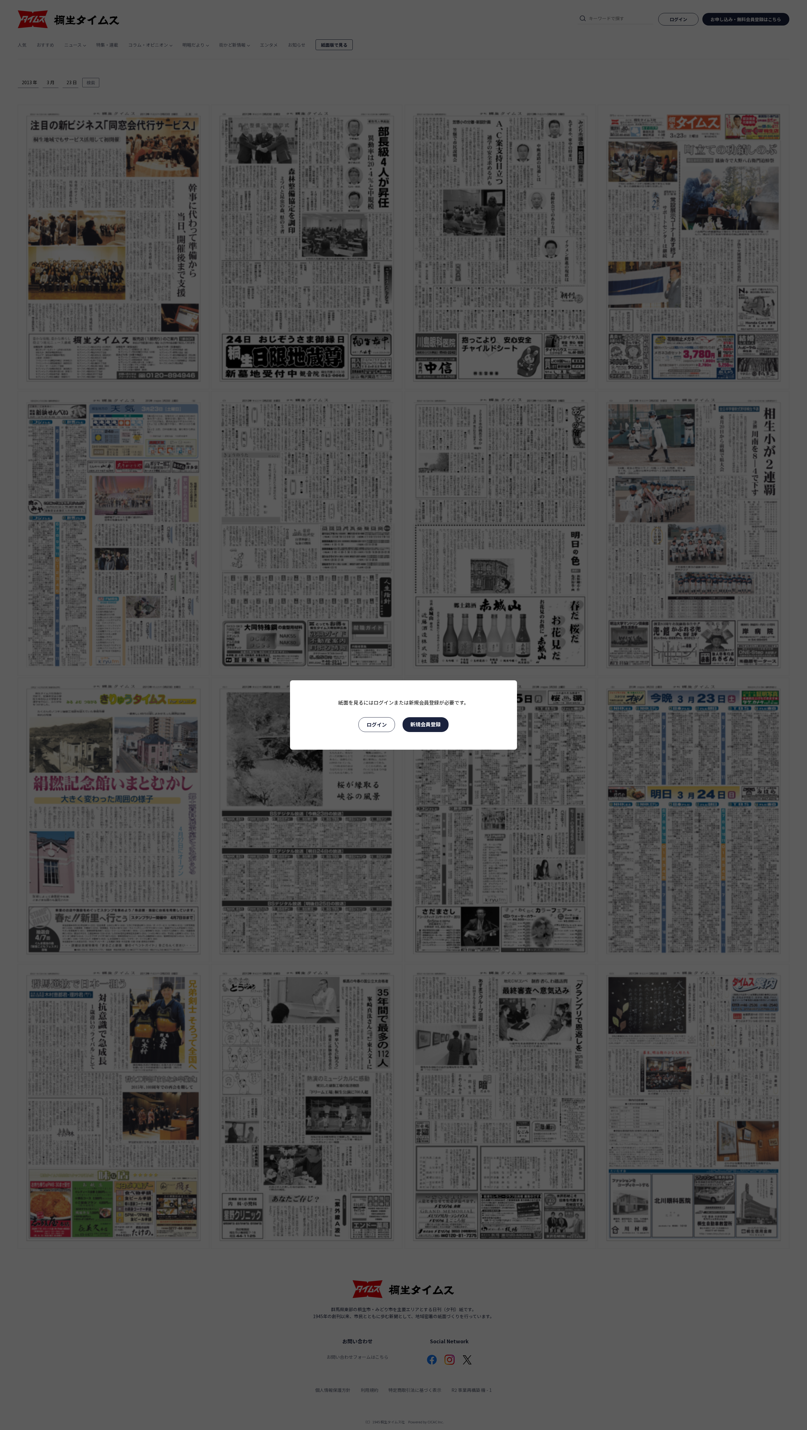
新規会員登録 (425, 724)
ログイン (377, 724)
